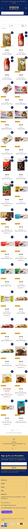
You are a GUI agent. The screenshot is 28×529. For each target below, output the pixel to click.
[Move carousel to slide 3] (14, 448)
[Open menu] (1, 8)
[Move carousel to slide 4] (15, 448)
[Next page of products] (17, 429)
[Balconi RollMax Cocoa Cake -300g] (7, 326)
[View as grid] (22, 25)
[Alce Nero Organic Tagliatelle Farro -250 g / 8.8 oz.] (7, 39)
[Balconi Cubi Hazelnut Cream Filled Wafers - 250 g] (7, 189)
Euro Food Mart (13, 518)
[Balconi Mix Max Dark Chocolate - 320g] (7, 216)
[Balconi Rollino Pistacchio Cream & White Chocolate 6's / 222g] (7, 298)
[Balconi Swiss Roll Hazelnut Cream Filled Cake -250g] (7, 351)
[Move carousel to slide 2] (13, 448)
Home (2, 19)
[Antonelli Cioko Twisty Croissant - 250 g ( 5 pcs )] (7, 89)
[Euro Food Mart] (14, 8)
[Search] (25, 13)
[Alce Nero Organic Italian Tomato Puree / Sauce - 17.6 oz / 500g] (7, 64)
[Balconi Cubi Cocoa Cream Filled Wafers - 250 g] (7, 164)
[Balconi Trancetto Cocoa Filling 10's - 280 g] (7, 407)
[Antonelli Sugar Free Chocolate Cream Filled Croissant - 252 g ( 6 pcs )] (7, 139)
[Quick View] (12, 32)
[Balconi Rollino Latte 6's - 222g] (7, 271)
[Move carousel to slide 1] (12, 448)
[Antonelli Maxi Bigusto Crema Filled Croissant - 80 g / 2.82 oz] (7, 114)
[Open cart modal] (25, 8)
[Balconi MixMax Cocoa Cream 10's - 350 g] (7, 244)
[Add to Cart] (26, 32)
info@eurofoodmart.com (9, 505)
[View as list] (25, 25)
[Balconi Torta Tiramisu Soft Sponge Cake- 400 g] (7, 378)
